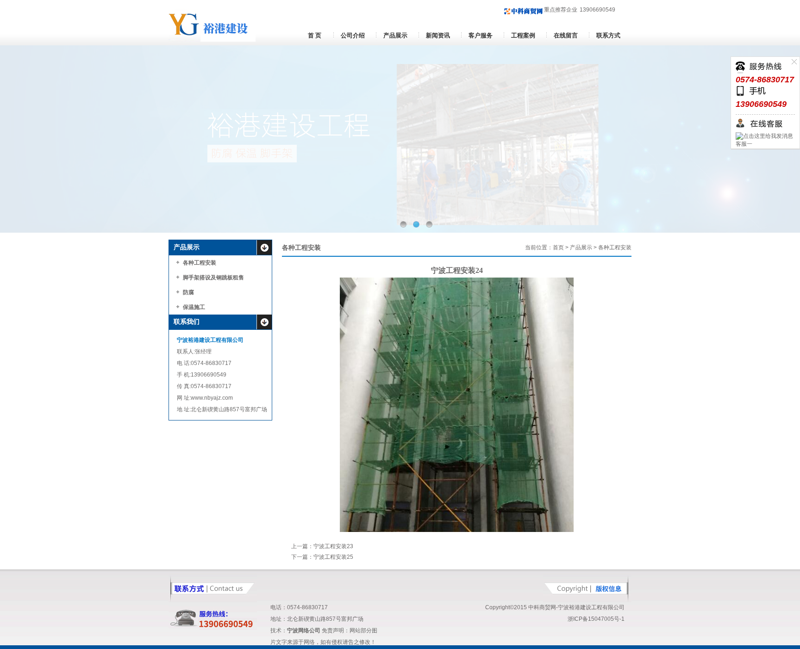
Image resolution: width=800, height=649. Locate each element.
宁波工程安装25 (333, 557)
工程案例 (523, 35)
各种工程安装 (199, 263)
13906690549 (597, 9)
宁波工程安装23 (333, 546)
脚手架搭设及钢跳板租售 (213, 277)
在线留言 (566, 35)
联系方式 (608, 35)
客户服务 (481, 35)
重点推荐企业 (560, 9)
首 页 (314, 35)
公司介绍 (353, 35)
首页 (558, 247)
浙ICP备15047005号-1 (596, 619)
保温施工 (194, 307)
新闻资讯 (438, 35)
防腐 (188, 292)
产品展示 (395, 35)
